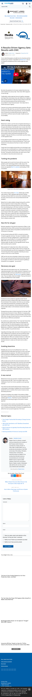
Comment (5, 502)
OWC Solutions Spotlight (22, 15)
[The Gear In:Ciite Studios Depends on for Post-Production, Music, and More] (16, 565)
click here (24, 691)
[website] (9, 469)
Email (4, 529)
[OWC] (16, 12)
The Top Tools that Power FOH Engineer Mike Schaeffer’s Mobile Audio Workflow (16, 599)
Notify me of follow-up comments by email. (16, 539)
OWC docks (18, 274)
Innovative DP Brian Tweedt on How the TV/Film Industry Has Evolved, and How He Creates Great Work (15, 644)
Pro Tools (16, 192)
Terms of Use (17, 695)
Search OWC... (5, 6)
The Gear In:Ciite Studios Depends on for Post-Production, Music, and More (13, 576)
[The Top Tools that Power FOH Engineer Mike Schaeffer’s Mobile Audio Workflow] (16, 588)
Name (4, 523)
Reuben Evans (11, 53)
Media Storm (23, 59)
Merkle (9, 397)
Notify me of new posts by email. (13, 542)
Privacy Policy (8, 695)
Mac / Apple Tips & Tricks (10, 15)
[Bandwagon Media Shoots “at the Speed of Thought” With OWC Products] (16, 610)
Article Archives (18, 17)
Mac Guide (12, 17)
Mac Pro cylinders (15, 167)
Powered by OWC (24, 53)
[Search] (30, 7)
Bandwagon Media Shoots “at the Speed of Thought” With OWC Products (14, 621)
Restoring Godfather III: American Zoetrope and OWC (14, 431)
